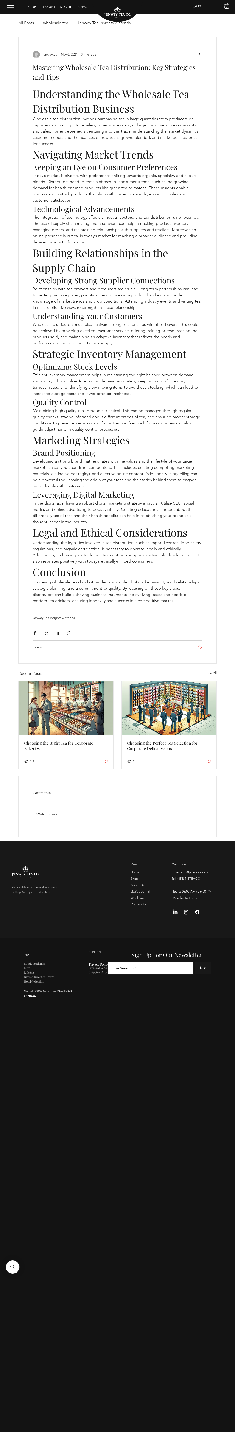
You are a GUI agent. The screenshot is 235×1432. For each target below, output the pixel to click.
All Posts (26, 22)
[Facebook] (197, 912)
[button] (226, 6)
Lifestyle (29, 972)
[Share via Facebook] (35, 633)
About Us (137, 885)
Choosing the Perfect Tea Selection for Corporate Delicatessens (162, 745)
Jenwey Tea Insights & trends (104, 22)
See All (212, 673)
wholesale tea (55, 22)
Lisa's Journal (140, 891)
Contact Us (139, 904)
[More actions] (199, 54)
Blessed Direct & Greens (39, 977)
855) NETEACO (189, 879)
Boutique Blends (34, 963)
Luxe (27, 968)
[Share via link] (68, 633)
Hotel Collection (34, 981)
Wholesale (138, 898)
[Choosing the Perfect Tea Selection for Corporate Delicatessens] (169, 708)
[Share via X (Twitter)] (46, 633)
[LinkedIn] (175, 912)
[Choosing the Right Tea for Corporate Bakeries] (66, 708)
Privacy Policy (99, 964)
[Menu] (10, 7)
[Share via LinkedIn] (57, 633)
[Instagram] (186, 912)
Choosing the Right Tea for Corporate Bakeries (58, 745)
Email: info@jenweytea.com (191, 872)
